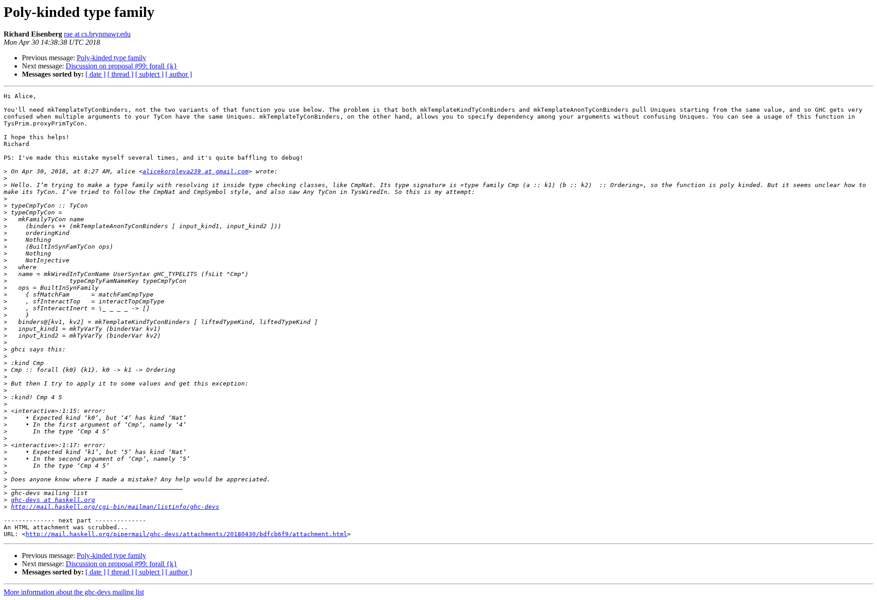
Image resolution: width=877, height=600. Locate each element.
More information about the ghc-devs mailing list (74, 592)
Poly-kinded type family (111, 58)
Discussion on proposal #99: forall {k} (121, 66)
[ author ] (178, 74)
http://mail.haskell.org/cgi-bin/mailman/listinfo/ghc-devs (115, 506)
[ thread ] (120, 74)
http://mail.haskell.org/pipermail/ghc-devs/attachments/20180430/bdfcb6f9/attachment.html (186, 534)
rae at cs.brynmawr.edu (97, 34)
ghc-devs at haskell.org (53, 499)
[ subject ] (149, 74)
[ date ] (95, 74)
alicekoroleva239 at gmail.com (195, 171)
